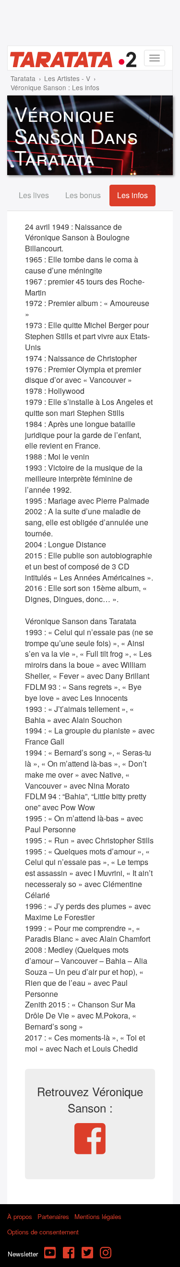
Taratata (23, 78)
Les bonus (83, 195)
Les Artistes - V (67, 78)
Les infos (132, 195)
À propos (19, 1216)
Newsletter (23, 1253)
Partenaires (53, 1216)
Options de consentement (43, 1231)
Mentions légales (97, 1216)
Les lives (34, 195)
